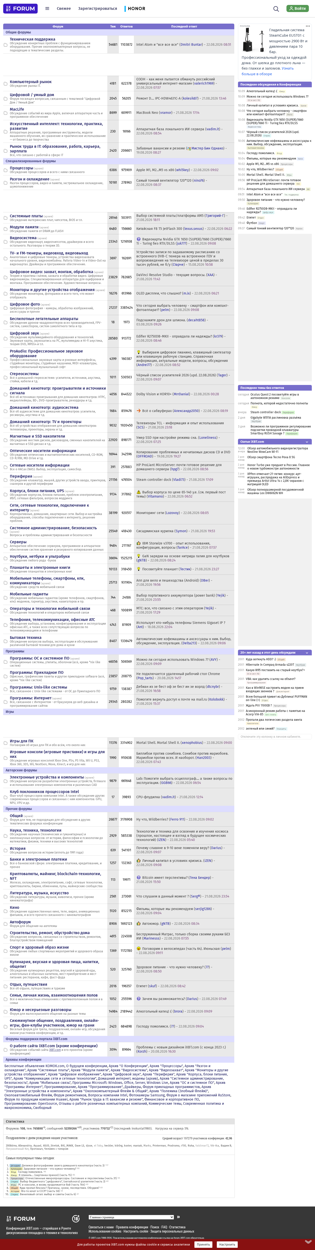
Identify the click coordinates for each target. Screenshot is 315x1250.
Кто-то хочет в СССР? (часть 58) (40, 1191)
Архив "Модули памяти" (90, 1070)
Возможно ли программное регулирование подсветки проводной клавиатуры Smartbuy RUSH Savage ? (281, 430)
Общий (16, 815)
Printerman (159, 1145)
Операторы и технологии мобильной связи (50, 608)
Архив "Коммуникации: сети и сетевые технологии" (55, 1078)
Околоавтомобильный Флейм (28, 1095)
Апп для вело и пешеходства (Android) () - (174, 582)
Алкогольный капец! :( (262, 91)
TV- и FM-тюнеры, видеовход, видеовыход (49, 253)
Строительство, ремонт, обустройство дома (50, 932)
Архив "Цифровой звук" (122, 1074)
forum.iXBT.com (182, 1238)
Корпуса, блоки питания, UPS (37, 490)
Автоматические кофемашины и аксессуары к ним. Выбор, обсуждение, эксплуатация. (279, 142)
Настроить (227, 1245)
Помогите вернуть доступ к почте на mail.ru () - (181, 701)
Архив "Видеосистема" (129, 1070)
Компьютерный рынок (31, 81)
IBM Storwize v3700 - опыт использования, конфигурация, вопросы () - (176, 545)
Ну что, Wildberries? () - (175, 819)
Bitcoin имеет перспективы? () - (175, 880)
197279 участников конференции (204, 1138)
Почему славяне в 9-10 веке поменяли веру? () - (180, 850)
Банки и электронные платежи (38, 859)
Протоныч (36, 1148)
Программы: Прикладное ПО (36, 672)
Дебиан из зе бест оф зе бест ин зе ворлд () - (179, 689)
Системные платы (26, 216)
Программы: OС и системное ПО (39, 658)
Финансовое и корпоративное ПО (171, 1099)
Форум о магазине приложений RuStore (198, 1095)
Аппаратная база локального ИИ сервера (276, 189)
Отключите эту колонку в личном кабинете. (271, 736)
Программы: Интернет (30, 698)
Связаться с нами (101, 1227)
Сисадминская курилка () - (175, 531)
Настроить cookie (136, 1231)
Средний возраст (172, 1138)
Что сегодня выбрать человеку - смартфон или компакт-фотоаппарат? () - (182, 308)
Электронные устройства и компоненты (47, 777)
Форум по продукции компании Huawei (36, 1099)
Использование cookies (105, 1231)
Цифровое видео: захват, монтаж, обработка (51, 271)
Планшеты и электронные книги (40, 567)
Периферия (21, 476)
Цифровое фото (25, 304)
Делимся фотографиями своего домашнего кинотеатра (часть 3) (63, 1165)
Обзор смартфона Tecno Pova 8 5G (271, 457)
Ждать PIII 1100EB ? (259, 705)
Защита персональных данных (172, 1231)
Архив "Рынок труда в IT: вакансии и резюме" (106, 1099)
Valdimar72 (202, 1145)
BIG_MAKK (67, 1145)
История (18, 848)
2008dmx (11, 1145)
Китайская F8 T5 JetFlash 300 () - (184, 229)
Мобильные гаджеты (29, 594)
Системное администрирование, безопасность (53, 528)
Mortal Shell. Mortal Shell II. (266, 174)
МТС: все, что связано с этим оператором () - (176, 610)
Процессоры (21, 168)
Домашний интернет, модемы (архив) (128, 1078)
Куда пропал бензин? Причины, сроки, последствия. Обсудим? (59, 1188)
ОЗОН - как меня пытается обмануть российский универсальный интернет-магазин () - (176, 83)
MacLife (17, 109)
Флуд (13, 1172)
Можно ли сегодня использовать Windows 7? (278, 96)
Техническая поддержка (32, 39)
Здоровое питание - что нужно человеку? (50, 1168)
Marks (147, 1145)
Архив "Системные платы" (48, 1070)
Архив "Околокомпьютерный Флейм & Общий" (110, 1091)
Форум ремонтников (70, 1095)
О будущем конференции (86, 1066)
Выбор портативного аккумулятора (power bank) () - (182, 597)
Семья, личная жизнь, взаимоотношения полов (54, 995)
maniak (137, 1145)
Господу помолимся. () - (170, 1026)
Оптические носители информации (43, 450)
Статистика (177, 1227)
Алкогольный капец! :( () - (174, 1011)
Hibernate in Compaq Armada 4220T (270, 664)
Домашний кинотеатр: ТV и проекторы (45, 421)
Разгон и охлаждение (29, 179)
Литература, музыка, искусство (39, 893)
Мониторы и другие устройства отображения (52, 289)
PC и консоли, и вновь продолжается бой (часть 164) (51, 1184)
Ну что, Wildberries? (260, 169)
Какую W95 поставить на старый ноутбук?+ (275, 670)
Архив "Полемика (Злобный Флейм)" (178, 1091)
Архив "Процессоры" (166, 1066)
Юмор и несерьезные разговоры (40, 1009)
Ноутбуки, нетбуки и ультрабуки (40, 556)
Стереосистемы (24, 373)
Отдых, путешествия (28, 984)
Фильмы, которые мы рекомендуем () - (175, 911)
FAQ (164, 1227)
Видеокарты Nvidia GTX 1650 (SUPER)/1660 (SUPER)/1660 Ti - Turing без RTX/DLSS (275, 121)
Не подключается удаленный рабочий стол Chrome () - (178, 676)
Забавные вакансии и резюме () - (181, 150)
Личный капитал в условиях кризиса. (273, 105)
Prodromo (173, 1145)
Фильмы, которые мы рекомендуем (271, 158)
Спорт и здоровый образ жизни (39, 947)
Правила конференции (132, 1227)
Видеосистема (23, 237)
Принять (203, 1245)
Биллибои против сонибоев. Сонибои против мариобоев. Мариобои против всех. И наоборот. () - (182, 757)
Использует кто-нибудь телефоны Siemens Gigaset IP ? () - (180, 625)
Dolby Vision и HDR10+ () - (177, 394)
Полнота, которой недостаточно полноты (279, 403)
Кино (14, 907)
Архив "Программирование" (100, 1087)
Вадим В (226, 1145)
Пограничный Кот (17, 1148)
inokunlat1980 (141, 1128)
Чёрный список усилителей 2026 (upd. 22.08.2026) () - (183, 377)
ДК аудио (15, 1165)
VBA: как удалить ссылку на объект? (271, 679)
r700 (183, 1145)
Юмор (14, 1175)
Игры (13, 1184)
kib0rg (119, 1145)
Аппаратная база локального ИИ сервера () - (179, 131)
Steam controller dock (266, 412)
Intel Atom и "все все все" (265, 194)
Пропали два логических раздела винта (274, 719)
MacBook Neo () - (167, 113)
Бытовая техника (26, 637)
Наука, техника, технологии (36, 830)
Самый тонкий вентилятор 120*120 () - (171, 182)
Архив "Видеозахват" (166, 1070)
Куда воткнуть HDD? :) (261, 659)
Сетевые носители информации (40, 465)
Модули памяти (24, 227)
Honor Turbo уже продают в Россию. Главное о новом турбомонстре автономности (278, 466)
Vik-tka (214, 1145)
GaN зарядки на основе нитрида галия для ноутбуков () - (182, 558)
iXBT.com (55, 1050)
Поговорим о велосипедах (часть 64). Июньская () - (183, 951)
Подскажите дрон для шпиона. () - (172, 322)
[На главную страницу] (20, 9)
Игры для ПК (21, 741)
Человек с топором (56, 1148)
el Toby (98, 1145)
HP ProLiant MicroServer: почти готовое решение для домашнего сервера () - (179, 467)
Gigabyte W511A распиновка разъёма (276, 417)
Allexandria (25, 1145)
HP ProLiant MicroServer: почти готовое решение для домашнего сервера (274, 181)
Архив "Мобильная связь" (50, 1083)
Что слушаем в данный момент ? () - (182, 896)
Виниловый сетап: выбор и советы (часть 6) (48, 1194)
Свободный (42, 1108)
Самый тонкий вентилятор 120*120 (270, 228)
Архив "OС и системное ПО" (192, 1083)
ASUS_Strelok (51, 1145)
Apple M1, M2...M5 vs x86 (263, 164)
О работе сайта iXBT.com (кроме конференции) (53, 1046)
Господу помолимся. (30, 1172)
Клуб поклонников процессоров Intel (44, 791)
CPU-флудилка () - (169, 797)
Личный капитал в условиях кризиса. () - (175, 863)
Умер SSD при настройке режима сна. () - (178, 440)
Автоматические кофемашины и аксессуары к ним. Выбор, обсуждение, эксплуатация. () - (183, 641)
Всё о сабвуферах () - (185, 411)
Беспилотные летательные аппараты (44, 318)
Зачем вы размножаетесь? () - (184, 999)
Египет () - (161, 986)
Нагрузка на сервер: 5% (172, 1128)
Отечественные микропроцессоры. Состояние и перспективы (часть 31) (71, 1178)
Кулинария (16, 1168)
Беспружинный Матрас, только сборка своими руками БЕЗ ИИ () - (183, 936)
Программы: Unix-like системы (38, 687)
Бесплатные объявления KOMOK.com (34, 1066)
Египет (251, 217)
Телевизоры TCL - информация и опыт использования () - (180, 425)
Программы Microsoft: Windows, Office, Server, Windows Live (120, 1083)
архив (39, 168)
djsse (89, 1145)
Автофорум (20, 922)
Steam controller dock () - (174, 480)
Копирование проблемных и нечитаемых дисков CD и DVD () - (183, 454)
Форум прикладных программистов (171, 1087)
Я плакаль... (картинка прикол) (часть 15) (45, 1175)
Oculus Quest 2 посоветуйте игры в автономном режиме (275, 396)
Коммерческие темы (165, 1104)
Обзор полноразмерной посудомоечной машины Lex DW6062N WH (275, 491)
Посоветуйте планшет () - (180, 569)
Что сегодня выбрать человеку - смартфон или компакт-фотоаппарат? (277, 112)
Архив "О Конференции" (128, 1066)
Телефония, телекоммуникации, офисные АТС (52, 619)
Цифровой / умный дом (32, 94)
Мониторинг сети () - (172, 513)
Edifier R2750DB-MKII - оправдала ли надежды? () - (181, 338)
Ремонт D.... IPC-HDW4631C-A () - (181, 98)
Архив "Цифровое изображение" (74, 1074)
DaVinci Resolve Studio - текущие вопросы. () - (176, 277)
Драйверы (133, 1087)
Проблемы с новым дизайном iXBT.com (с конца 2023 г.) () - (181, 1049)
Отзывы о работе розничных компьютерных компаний (103, 1104)
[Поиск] (276, 8)
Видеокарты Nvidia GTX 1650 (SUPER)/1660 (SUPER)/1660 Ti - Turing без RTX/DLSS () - (183, 241)
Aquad (37, 1145)
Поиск (154, 1227)
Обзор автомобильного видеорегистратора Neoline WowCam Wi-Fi (277, 450)
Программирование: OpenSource (30, 1104)
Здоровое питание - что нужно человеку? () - (174, 969)
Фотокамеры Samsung (147, 1095)
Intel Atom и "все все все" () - (183, 45)
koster (127, 1145)
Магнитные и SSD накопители (37, 436)
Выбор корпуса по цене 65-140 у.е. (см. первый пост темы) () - (181, 494)
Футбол (252, 223)
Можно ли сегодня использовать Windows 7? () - (178, 662)
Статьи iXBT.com (252, 441)
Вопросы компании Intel (107, 1095)
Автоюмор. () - (170, 924)
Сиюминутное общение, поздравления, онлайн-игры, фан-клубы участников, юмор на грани (54, 1023)
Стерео (14, 1181)
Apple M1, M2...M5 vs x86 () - (177, 170)
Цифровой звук (24, 333)
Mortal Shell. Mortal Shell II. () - (184, 743)
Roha (191, 1145)
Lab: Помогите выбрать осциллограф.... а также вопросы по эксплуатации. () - (184, 781)
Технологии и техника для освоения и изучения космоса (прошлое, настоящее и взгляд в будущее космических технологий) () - (182, 835)
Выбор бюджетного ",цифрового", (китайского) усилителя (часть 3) (62, 1181)
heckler (108, 1145)
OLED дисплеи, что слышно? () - (177, 293)
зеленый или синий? (260, 728)
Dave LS (79, 1145)
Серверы (18, 542)
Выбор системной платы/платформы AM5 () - (182, 218)
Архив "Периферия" (158, 1074)
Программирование (60, 1087)
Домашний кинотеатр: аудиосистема (44, 407)
